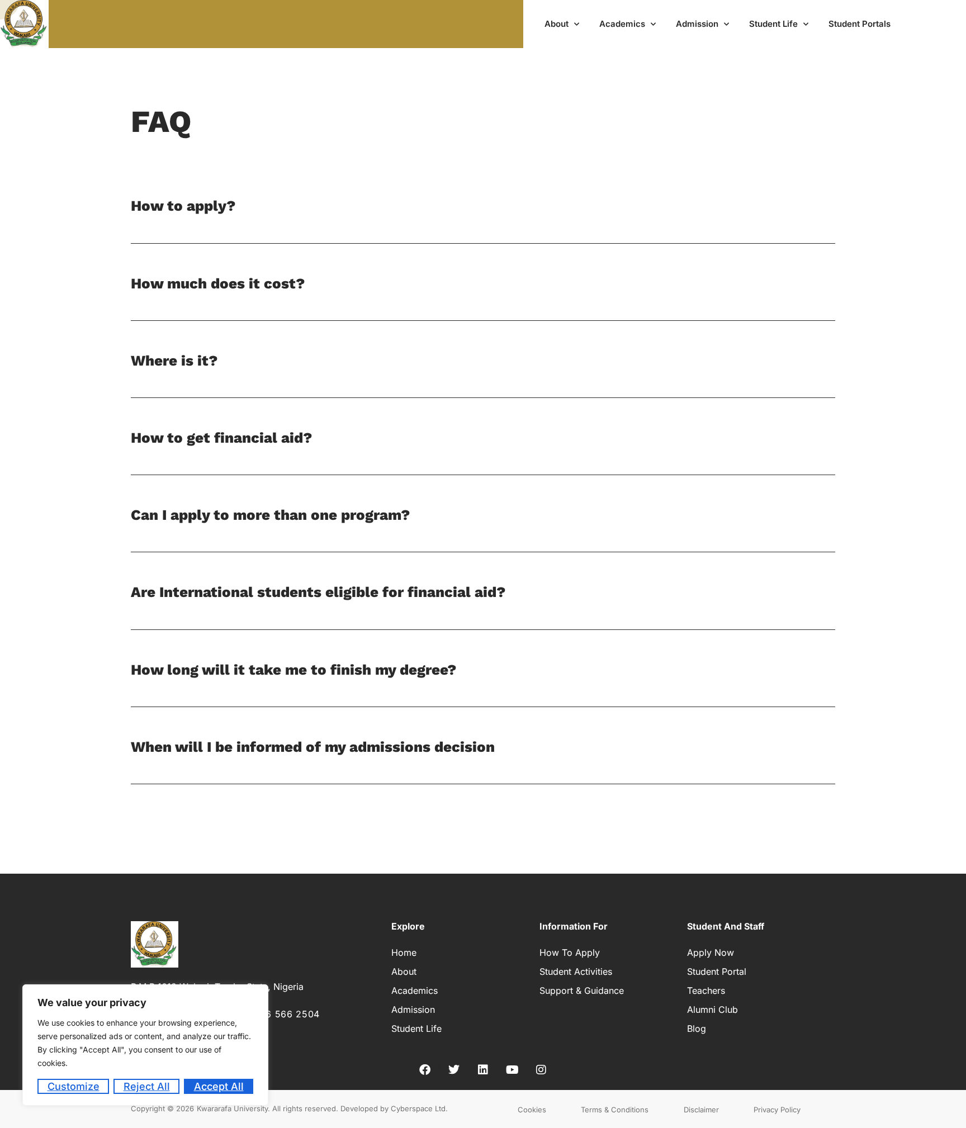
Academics (622, 23)
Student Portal (716, 971)
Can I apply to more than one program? (270, 514)
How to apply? (183, 205)
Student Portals (859, 23)
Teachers (706, 990)
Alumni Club (712, 1009)
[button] (483, 218)
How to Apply (569, 952)
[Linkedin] (483, 1069)
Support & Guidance (581, 990)
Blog (696, 1028)
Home (403, 952)
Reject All (147, 1086)
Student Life (773, 23)
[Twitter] (453, 1069)
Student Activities (575, 971)
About (556, 23)
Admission (697, 23)
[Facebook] (424, 1069)
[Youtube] (512, 1069)
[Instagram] (541, 1069)
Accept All (219, 1086)
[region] (145, 1045)
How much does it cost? (218, 283)
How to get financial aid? (221, 437)
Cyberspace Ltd (418, 1108)
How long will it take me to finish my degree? (293, 669)
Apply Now (710, 952)
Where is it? (174, 360)
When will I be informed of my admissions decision (313, 746)
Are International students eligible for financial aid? (318, 592)
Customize (74, 1086)
